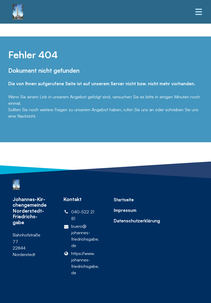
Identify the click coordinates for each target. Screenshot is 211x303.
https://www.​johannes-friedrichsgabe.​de (84, 263)
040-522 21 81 (82, 215)
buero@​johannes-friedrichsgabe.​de (84, 235)
